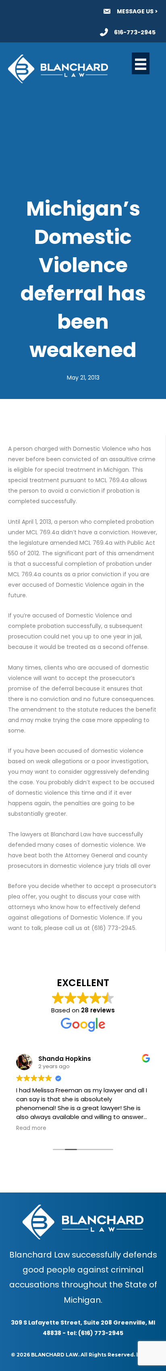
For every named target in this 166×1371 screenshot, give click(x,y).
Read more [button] (31, 1128)
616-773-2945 (135, 32)
